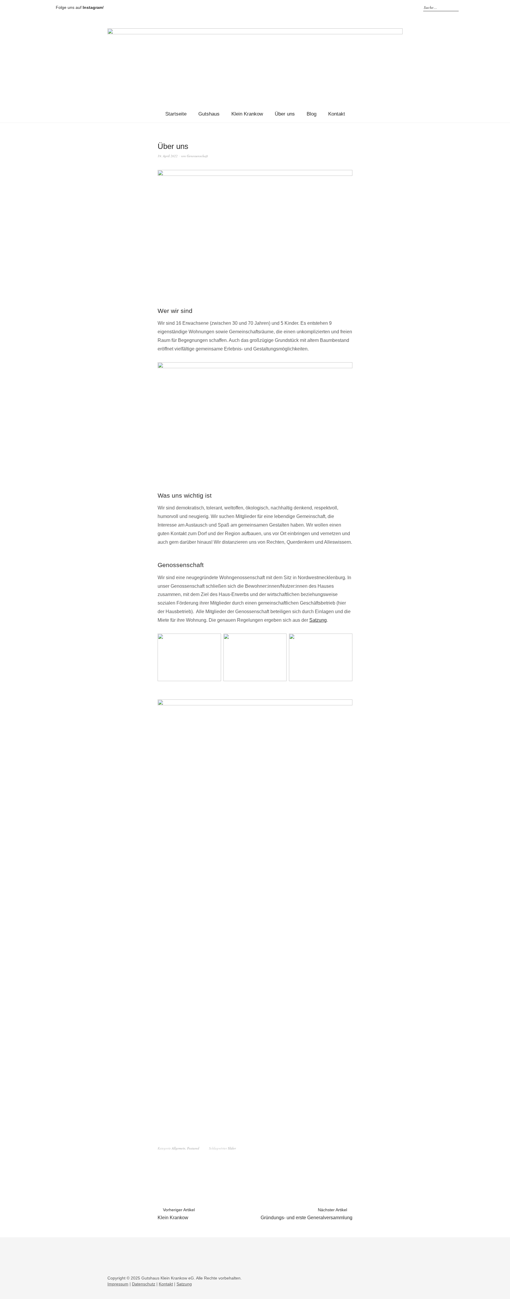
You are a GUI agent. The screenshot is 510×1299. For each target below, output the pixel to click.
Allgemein (178, 1148)
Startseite (176, 114)
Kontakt (336, 114)
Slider (232, 1148)
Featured (193, 1148)
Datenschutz (143, 1284)
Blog (311, 114)
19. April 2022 (168, 156)
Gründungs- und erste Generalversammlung (306, 1213)
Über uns (285, 114)
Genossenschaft (197, 156)
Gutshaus (209, 114)
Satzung (318, 620)
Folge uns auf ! (80, 7)
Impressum (117, 1284)
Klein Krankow (247, 114)
